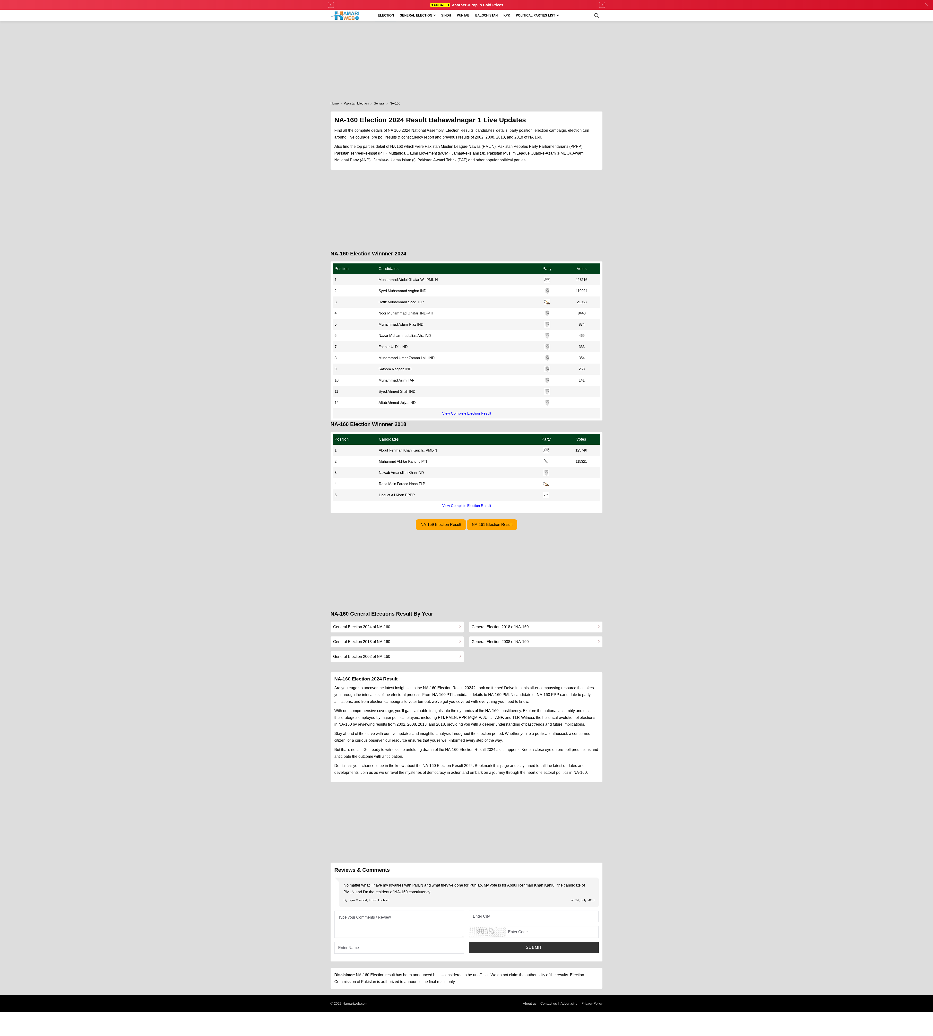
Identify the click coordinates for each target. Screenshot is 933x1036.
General (379, 103)
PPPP (410, 495)
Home (334, 103)
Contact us (548, 1003)
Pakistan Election (356, 103)
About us (529, 1003)
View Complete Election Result (466, 413)
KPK (506, 15)
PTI (424, 461)
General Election (416, 15)
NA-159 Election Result (441, 524)
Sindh (446, 15)
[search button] (597, 15)
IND (423, 291)
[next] (602, 5)
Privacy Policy (592, 1003)
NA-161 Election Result (492, 524)
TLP (420, 302)
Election (386, 15)
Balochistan (486, 15)
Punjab (463, 15)
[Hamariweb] (345, 15)
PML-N (432, 280)
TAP (411, 380)
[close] (926, 5)
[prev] (331, 5)
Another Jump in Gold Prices (468, 5)
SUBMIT (534, 947)
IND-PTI (426, 313)
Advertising (569, 1003)
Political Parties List (535, 15)
